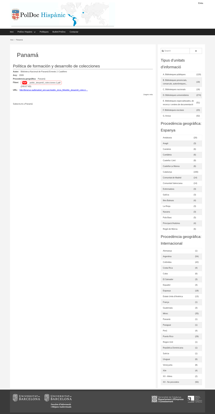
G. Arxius (167, 116)
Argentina (167, 256)
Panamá (41, 79)
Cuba (165, 274)
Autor (15, 72)
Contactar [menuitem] (74, 32)
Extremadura (168, 189)
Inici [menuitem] (12, 32)
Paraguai (167, 325)
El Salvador (168, 279)
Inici (11, 40)
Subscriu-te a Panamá (23, 104)
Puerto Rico (168, 336)
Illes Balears (168, 200)
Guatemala (168, 308)
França (166, 302)
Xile (164, 371)
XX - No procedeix (171, 382)
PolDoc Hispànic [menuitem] (25, 32)
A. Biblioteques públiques (174, 74)
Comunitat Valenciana (172, 183)
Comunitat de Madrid (172, 178)
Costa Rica (168, 268)
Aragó (165, 143)
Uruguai (166, 359)
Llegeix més (148, 94)
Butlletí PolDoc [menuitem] (59, 32)
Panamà (166, 319)
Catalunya (167, 172)
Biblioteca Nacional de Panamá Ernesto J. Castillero (44, 72)
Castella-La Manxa (171, 166)
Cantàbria (167, 155)
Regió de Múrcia (170, 229)
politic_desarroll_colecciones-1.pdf (45, 83)
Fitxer (15, 82)
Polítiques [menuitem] (44, 32)
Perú (165, 331)
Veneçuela (167, 365)
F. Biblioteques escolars (173, 110)
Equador (166, 285)
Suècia (166, 353)
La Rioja (166, 206)
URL (15, 90)
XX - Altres (167, 376)
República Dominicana (173, 348)
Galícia (166, 195)
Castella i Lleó (169, 160)
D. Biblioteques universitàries (176, 95)
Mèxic (165, 313)
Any (15, 75)
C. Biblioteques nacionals (174, 89)
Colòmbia (167, 262)
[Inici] (62, 14)
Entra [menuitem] (200, 3)
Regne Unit (168, 342)
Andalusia (167, 138)
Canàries (167, 149)
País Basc (167, 217)
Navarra (166, 212)
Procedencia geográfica (24, 79)
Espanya (167, 291)
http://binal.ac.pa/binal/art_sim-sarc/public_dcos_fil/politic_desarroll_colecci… (54, 90)
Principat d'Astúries (171, 223)
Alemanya (167, 251)
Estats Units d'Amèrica (173, 296)
